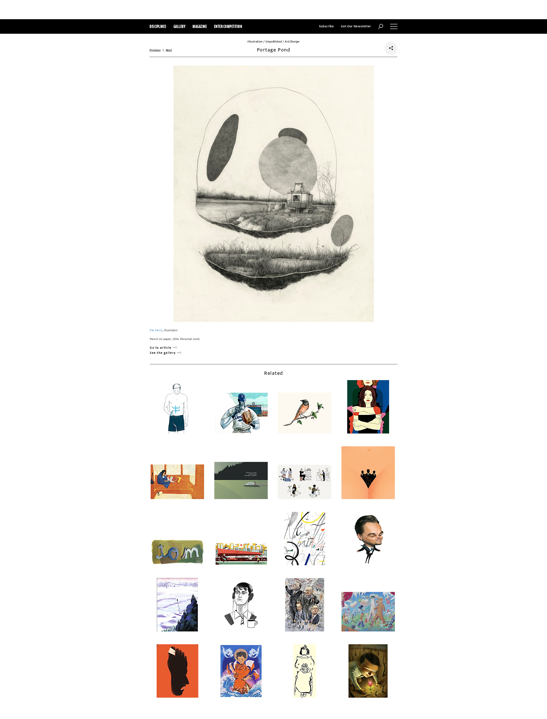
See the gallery (163, 353)
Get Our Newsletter (356, 26)
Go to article (161, 348)
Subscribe (326, 26)
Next (169, 50)
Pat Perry (156, 330)
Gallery (180, 26)
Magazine (200, 26)
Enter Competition (228, 26)
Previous (155, 50)
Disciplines (158, 26)
